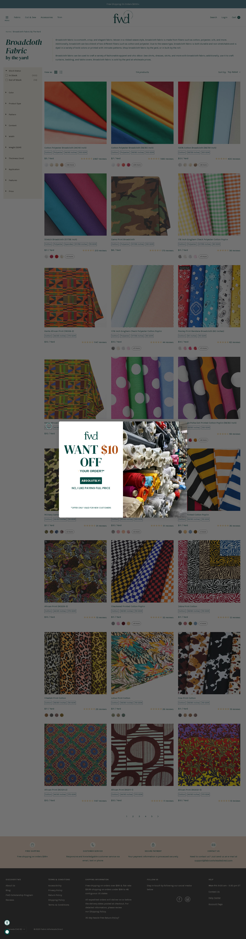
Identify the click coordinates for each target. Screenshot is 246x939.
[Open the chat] (7, 932)
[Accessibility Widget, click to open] (7, 922)
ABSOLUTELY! (91, 481)
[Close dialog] (49, 425)
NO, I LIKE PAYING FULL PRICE (91, 488)
